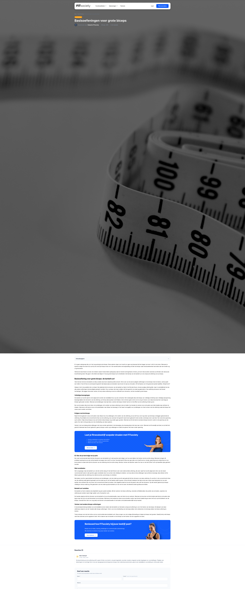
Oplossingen (112, 6)
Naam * (78, 576)
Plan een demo (162, 6)
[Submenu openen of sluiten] (105, 6)
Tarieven (122, 6)
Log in (152, 6)
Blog (75, 14)
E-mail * (130, 576)
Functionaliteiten (100, 6)
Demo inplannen (90, 535)
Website (79, 582)
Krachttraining (81, 14)
